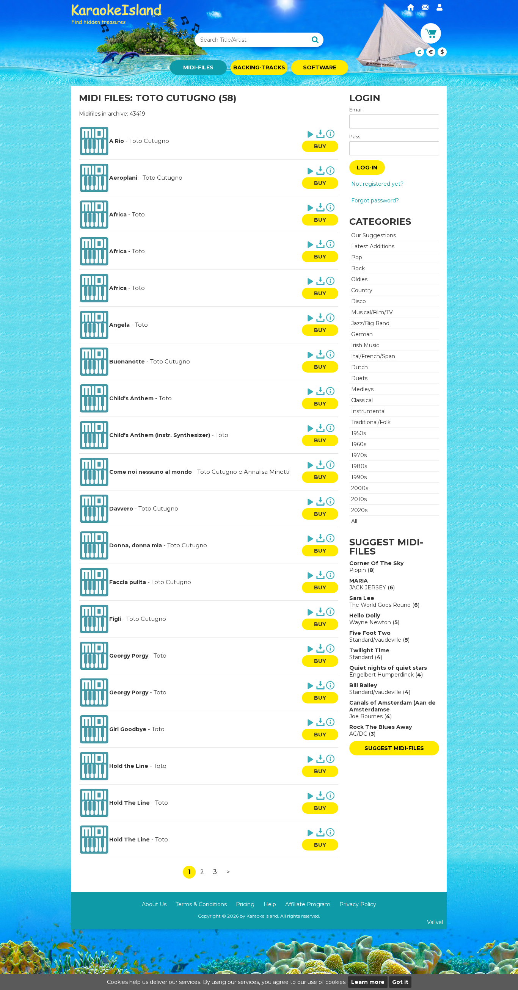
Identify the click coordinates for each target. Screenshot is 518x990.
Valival (435, 922)
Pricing (245, 904)
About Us (154, 904)
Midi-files (198, 67)
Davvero (121, 508)
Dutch (359, 367)
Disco (358, 301)
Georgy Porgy (128, 655)
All (354, 521)
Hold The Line (129, 802)
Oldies (359, 279)
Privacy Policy (357, 904)
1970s (359, 455)
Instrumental (368, 411)
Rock (358, 268)
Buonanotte (127, 361)
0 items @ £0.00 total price (431, 52)
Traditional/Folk (371, 422)
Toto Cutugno (149, 140)
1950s (358, 433)
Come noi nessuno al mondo (150, 471)
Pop (356, 257)
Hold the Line (128, 766)
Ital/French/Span (373, 356)
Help (270, 904)
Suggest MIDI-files (394, 748)
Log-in (367, 167)
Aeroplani (123, 177)
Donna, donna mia (135, 545)
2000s (359, 488)
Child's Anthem (131, 398)
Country (361, 290)
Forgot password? (375, 200)
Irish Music (365, 345)
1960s (358, 444)
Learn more (368, 982)
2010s (359, 499)
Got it (400, 982)
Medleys (362, 389)
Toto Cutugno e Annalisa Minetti (243, 471)
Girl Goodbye (127, 729)
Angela (119, 324)
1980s (359, 466)
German (362, 334)
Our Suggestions (373, 235)
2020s (359, 510)
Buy (320, 146)
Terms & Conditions (201, 904)
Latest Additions (372, 246)
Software (319, 67)
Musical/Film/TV (372, 312)
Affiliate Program (307, 904)
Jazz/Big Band (370, 323)
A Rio (116, 141)
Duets (359, 378)
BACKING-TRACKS (259, 67)
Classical (362, 400)
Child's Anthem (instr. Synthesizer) (159, 435)
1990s (359, 477)
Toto (138, 214)
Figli (115, 619)
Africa (118, 214)
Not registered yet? (377, 183)
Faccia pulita (127, 582)
